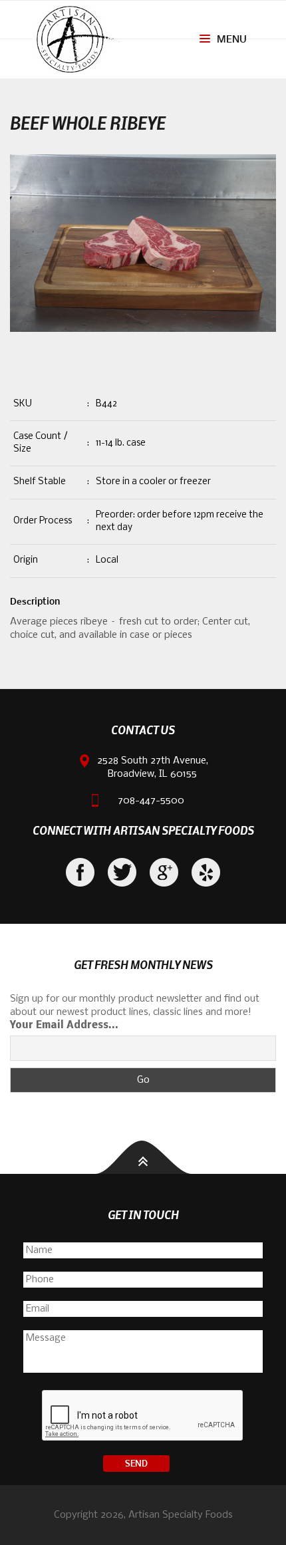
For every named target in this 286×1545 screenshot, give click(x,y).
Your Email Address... (64, 1025)
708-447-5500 (151, 800)
